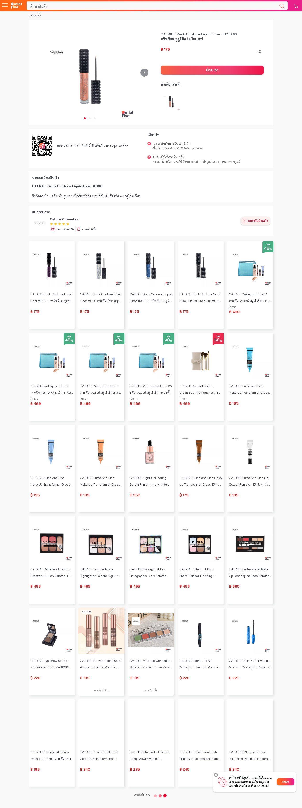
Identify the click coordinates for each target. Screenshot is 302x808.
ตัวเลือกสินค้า (171, 84)
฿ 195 (35, 495)
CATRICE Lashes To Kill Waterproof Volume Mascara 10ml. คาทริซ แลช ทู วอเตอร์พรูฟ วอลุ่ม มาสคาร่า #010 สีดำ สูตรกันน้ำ (200, 664)
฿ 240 (85, 769)
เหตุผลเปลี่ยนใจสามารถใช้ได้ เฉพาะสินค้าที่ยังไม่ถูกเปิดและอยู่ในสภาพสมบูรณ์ (196, 161)
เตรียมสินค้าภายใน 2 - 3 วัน (172, 144)
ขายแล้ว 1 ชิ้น (101, 690)
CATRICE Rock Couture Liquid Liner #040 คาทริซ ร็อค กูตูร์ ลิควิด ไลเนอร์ (101, 298)
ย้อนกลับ (36, 15)
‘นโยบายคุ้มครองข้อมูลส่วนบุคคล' (251, 785)
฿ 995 (183, 399)
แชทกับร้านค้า (258, 220)
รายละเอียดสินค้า (45, 177)
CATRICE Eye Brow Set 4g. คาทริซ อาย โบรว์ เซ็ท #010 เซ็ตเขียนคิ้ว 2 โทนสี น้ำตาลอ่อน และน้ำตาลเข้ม (51, 664)
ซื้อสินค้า (212, 70)
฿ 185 (234, 403)
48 (268, 248)
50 (218, 340)
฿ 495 (35, 586)
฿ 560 (234, 586)
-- (51, 323)
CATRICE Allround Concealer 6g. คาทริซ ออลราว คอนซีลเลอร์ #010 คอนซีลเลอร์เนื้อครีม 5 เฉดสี (150, 664)
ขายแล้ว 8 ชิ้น (89, 229)
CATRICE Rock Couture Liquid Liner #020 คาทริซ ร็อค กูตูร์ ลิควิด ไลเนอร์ (151, 298)
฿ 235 (135, 769)
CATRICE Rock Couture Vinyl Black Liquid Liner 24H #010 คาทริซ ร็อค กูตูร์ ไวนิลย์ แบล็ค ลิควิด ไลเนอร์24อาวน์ (199, 298)
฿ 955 (233, 307)
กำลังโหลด (142, 795)
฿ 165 (233, 495)
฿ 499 (234, 311)
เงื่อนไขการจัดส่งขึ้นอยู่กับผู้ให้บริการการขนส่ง (178, 148)
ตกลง (285, 781)
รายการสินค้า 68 (65, 229)
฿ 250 (135, 495)
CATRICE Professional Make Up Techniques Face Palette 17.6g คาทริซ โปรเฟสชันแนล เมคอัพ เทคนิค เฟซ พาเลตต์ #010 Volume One (249, 573)
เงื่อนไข (153, 135)
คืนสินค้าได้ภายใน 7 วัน (169, 157)
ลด (268, 244)
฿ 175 (165, 49)
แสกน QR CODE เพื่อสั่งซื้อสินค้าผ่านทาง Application (92, 146)
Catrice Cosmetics (64, 219)
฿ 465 (85, 586)
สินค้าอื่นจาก (41, 212)
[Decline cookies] (216, 774)
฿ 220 (35, 678)
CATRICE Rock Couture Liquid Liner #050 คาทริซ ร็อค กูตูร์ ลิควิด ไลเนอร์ (51, 298)
